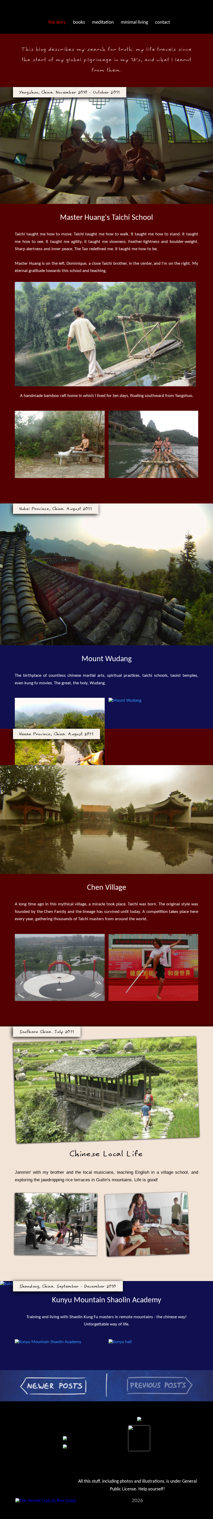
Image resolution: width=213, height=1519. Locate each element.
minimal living (134, 22)
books (79, 22)
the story (57, 22)
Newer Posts (12, 1376)
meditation (103, 22)
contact (162, 22)
